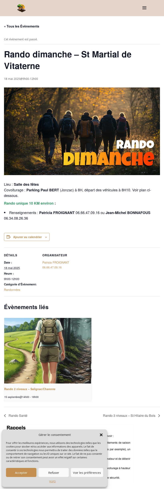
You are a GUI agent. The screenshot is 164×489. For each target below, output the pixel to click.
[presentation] (47, 350)
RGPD (52, 481)
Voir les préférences (87, 473)
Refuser (53, 473)
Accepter (21, 473)
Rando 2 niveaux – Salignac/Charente (29, 389)
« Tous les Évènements (21, 26)
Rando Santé (17, 415)
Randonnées (12, 290)
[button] (101, 435)
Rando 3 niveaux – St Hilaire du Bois (129, 415)
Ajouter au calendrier (27, 237)
